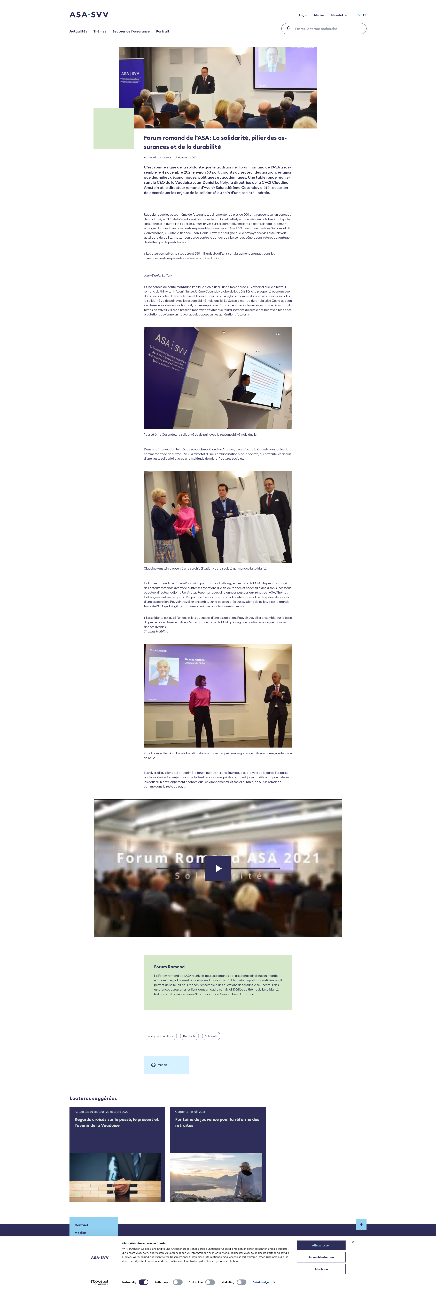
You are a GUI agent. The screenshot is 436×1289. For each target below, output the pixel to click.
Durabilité (189, 1036)
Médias (319, 15)
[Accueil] (95, 15)
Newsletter (339, 15)
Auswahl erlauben (321, 1257)
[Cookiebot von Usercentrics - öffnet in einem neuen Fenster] (100, 1282)
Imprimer (162, 1064)
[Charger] (218, 868)
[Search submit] (289, 28)
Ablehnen (321, 1269)
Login (303, 15)
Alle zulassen (321, 1245)
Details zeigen (261, 1282)
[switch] (178, 1282)
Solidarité (211, 1036)
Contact (82, 1225)
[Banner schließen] (353, 1242)
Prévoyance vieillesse (160, 1036)
